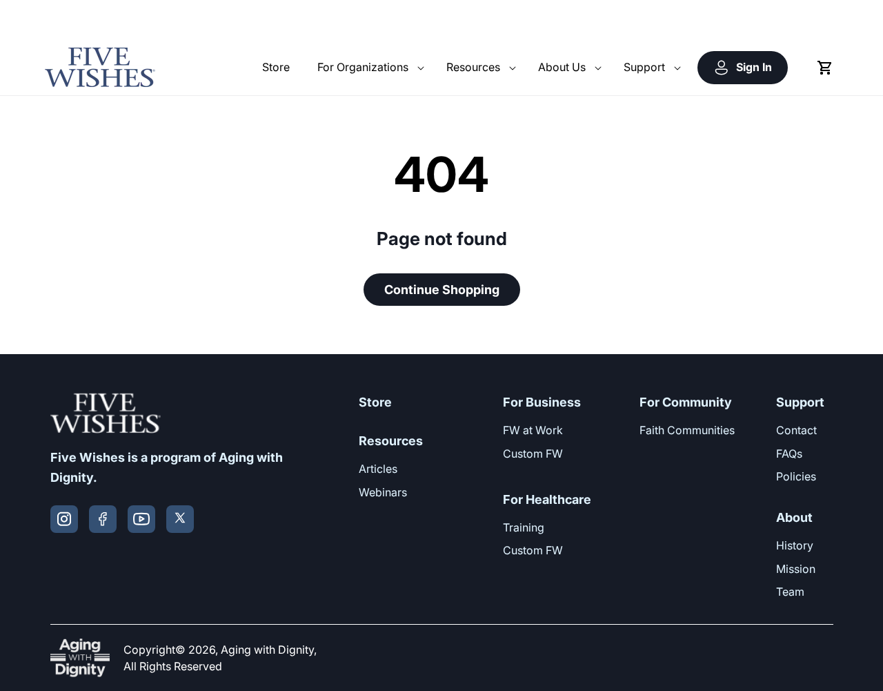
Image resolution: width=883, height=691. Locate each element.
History (794, 545)
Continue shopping (441, 289)
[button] (368, 67)
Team (790, 591)
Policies (796, 476)
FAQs (789, 453)
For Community (685, 402)
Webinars (383, 492)
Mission (795, 569)
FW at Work (533, 430)
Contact (796, 430)
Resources (391, 441)
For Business (542, 402)
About (794, 517)
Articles (378, 469)
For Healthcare (547, 499)
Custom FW (533, 453)
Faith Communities (687, 430)
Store (375, 402)
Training (523, 527)
